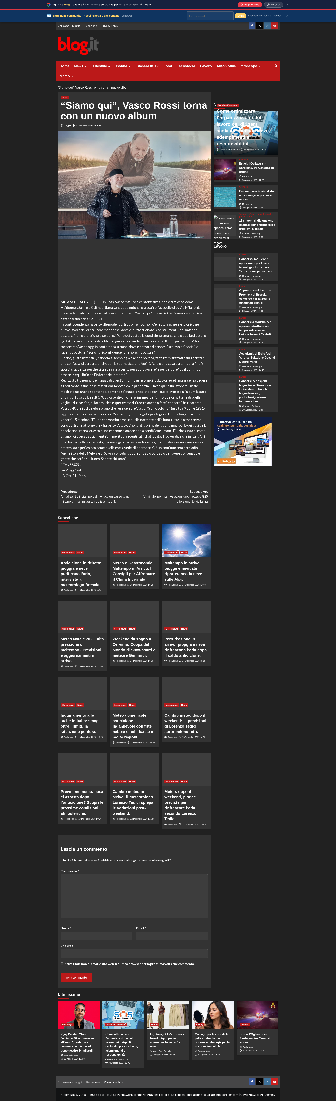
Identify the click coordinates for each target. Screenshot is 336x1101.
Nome (66, 928)
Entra (240, 15)
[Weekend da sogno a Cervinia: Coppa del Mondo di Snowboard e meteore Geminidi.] (134, 617)
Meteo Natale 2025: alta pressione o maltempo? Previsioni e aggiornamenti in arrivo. (82, 650)
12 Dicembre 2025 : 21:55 (142, 819)
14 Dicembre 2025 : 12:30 (90, 666)
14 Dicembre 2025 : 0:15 (193, 661)
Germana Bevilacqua (230, 150)
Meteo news (68, 552)
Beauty (199, 1024)
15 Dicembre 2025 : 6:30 (90, 590)
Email (141, 928)
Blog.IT (67, 125)
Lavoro (206, 66)
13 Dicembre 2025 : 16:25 (90, 737)
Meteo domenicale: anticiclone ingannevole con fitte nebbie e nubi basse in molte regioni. (133, 726)
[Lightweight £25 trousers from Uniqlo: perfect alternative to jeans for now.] (168, 1015)
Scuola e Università (227, 105)
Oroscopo (249, 66)
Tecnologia (186, 66)
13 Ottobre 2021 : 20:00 (88, 125)
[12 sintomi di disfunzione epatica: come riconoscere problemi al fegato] (225, 225)
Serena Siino (204, 1051)
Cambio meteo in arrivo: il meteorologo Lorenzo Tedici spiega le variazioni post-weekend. (133, 802)
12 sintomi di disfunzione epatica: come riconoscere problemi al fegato (257, 225)
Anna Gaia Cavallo (162, 1051)
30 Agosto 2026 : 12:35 (164, 1055)
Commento (70, 871)
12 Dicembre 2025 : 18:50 (194, 824)
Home (64, 66)
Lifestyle (100, 66)
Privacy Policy (110, 25)
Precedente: (96, 496)
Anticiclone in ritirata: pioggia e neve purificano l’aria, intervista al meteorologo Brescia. (81, 574)
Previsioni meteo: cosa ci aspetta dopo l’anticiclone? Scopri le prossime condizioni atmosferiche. (82, 802)
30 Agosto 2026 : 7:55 (252, 237)
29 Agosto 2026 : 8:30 (252, 410)
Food (168, 66)
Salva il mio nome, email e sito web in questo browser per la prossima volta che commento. (130, 964)
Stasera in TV (147, 66)
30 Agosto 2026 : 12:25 (209, 1055)
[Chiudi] (287, 5)
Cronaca (243, 159)
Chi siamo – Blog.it (69, 25)
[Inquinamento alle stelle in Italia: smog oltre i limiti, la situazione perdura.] (82, 693)
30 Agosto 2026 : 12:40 (255, 150)
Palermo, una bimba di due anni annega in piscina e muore (257, 195)
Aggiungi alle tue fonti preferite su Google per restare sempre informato (101, 4)
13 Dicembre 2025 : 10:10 (142, 742)
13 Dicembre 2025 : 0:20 (90, 819)
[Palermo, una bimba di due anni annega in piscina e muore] (225, 197)
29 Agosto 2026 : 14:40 (253, 370)
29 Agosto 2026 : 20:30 (253, 343)
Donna (121, 66)
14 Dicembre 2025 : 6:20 (141, 661)
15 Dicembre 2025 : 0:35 (141, 585)
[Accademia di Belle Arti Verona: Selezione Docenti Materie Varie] (225, 359)
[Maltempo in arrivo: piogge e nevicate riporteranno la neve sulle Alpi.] (186, 540)
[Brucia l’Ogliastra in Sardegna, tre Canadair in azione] (225, 169)
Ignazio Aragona (71, 1055)
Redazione (90, 25)
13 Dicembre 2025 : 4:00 (193, 737)
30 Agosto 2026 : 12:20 (253, 180)
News (78, 66)
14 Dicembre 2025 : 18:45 (194, 585)
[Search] (276, 66)
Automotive (226, 66)
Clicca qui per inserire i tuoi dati (264, 15)
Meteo (65, 76)
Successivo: (176, 496)
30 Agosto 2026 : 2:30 (252, 311)
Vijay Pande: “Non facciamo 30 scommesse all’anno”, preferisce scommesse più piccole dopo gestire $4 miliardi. (77, 1042)
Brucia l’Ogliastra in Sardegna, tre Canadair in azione (256, 167)
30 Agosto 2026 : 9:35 (252, 207)
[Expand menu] (85, 66)
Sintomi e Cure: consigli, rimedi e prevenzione (256, 215)
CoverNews (248, 1094)
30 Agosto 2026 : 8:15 (252, 279)
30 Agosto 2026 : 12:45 (75, 1059)
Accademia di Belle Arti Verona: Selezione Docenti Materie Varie (257, 357)
